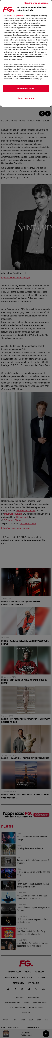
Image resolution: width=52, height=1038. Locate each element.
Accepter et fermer (26, 88)
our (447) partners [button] (16, 15)
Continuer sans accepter (36, 2)
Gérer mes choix (26, 97)
